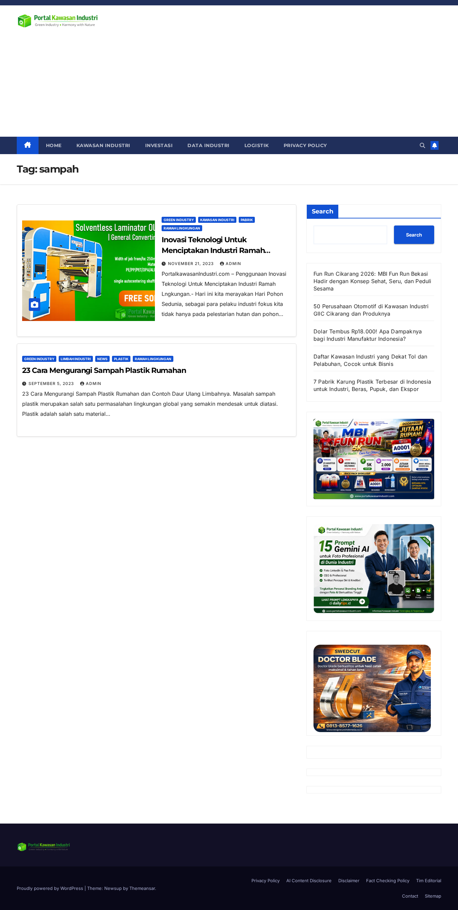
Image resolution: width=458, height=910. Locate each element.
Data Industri (208, 145)
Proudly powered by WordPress (50, 888)
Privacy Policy (305, 145)
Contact (410, 896)
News (102, 359)
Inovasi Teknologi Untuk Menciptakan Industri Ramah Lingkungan (213, 250)
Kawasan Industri (103, 145)
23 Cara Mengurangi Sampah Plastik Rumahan (104, 370)
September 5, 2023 (51, 383)
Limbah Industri (76, 359)
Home (54, 145)
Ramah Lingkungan (182, 228)
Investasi (159, 145)
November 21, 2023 (191, 263)
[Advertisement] (229, 86)
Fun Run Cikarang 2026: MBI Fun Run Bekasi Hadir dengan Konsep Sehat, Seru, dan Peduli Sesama (372, 281)
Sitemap (433, 896)
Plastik (121, 359)
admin (233, 263)
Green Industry (179, 220)
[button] (422, 145)
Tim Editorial (428, 880)
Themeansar (142, 888)
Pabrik (247, 220)
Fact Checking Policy (387, 880)
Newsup (113, 888)
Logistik (256, 145)
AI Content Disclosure (309, 880)
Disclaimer (348, 880)
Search (322, 211)
